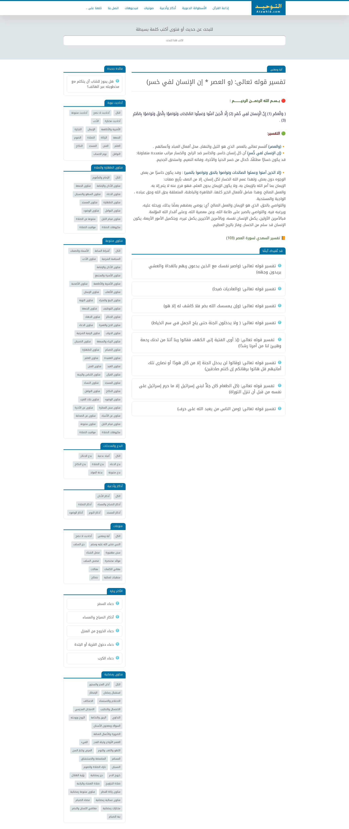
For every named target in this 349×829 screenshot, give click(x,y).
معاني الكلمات (112, 569)
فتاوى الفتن (94, 366)
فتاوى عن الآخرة (84, 407)
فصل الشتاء (93, 552)
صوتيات (149, 8)
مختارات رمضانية (111, 808)
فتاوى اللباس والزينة (88, 374)
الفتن (105, 145)
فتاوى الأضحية (79, 283)
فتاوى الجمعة (83, 185)
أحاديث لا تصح (101, 112)
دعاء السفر (105, 604)
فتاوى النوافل (112, 210)
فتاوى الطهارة (111, 202)
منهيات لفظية (112, 577)
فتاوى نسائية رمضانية (108, 800)
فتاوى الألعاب (112, 291)
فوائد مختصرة (112, 560)
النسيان (116, 766)
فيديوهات (131, 8)
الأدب (96, 121)
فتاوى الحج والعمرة (109, 325)
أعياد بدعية (103, 455)
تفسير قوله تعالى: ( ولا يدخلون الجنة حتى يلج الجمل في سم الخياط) (213, 323)
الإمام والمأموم (101, 177)
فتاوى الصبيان (83, 341)
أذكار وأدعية (168, 8)
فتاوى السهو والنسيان (88, 194)
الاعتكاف (88, 700)
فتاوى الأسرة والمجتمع (107, 275)
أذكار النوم (94, 512)
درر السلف (79, 544)
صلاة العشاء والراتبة (88, 783)
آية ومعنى (276, 69)
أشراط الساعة (102, 250)
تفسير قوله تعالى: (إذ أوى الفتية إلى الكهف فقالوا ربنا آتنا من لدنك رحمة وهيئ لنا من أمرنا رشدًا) (210, 343)
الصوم (77, 137)
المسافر (116, 758)
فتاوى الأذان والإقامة (108, 185)
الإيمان (91, 129)
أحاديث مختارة (112, 121)
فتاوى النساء (91, 382)
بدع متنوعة (114, 472)
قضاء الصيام (83, 800)
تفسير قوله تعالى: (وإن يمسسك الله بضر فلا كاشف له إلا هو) (220, 306)
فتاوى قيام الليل (111, 218)
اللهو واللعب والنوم (109, 750)
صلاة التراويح (113, 783)
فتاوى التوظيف (111, 308)
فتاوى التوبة (86, 300)
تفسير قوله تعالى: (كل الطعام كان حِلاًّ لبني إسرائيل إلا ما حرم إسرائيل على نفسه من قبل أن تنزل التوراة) (210, 389)
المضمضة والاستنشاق (93, 758)
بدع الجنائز (86, 455)
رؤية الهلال (77, 775)
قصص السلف (91, 560)
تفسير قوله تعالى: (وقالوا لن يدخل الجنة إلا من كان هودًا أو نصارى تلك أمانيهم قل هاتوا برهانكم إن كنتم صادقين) (214, 366)
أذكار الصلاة (84, 504)
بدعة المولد (96, 472)
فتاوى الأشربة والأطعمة (107, 283)
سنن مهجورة (113, 552)
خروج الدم (114, 775)
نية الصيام (114, 816)
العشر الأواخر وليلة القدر (107, 742)
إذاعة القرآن (221, 8)
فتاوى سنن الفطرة (109, 407)
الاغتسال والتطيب (110, 709)
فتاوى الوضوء (91, 210)
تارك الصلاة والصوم (95, 766)
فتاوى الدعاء (113, 194)
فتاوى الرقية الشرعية (88, 333)
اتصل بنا (113, 8)
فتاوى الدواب (113, 333)
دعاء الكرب (106, 658)
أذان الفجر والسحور (99, 684)
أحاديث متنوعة (79, 112)
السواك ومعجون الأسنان (107, 725)
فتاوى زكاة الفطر (110, 791)
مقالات (94, 569)
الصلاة (91, 137)
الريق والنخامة (98, 717)
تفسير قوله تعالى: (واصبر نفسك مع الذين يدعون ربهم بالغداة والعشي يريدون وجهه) (215, 269)
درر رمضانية (96, 775)
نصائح (94, 577)
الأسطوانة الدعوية (194, 8)
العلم (117, 145)
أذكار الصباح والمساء (109, 504)
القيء (84, 742)
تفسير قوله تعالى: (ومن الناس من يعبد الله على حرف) (226, 409)
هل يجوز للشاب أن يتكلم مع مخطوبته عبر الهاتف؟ (95, 84)
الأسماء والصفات (79, 250)
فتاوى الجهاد (92, 316)
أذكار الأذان (103, 496)
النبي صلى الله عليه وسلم (105, 544)
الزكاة (104, 137)
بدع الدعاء (115, 464)
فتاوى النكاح (113, 391)
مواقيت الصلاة (87, 227)
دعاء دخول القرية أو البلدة (94, 644)
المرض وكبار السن (82, 750)
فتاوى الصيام (112, 349)
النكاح (79, 145)
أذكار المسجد (113, 512)
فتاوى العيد (113, 366)
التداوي (116, 717)
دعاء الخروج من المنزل (97, 631)
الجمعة (116, 137)
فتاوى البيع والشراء (109, 300)
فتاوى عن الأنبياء (111, 415)
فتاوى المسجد (89, 202)
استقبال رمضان (111, 692)
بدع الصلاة (98, 464)
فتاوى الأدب (89, 258)
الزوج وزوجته (78, 717)
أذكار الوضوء (76, 512)
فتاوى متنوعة (88, 424)
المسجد (93, 145)
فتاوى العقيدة (112, 358)
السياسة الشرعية (111, 258)
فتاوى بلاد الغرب (89, 399)
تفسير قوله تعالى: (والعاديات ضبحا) (244, 289)
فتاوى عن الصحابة (86, 415)
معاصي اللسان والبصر (84, 808)
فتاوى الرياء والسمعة (108, 341)
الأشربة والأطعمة (110, 129)
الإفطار (93, 692)
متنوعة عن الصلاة (86, 218)
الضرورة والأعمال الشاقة (107, 734)
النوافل (116, 153)
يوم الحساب (100, 153)
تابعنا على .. (94, 8)
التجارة (78, 129)
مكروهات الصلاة (111, 227)
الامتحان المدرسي (84, 709)
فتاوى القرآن (113, 374)
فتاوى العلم (91, 358)
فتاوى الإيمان (91, 291)
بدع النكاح (80, 464)
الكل (118, 112)
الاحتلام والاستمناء (109, 700)
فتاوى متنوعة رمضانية (82, 791)
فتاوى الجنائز (113, 316)
